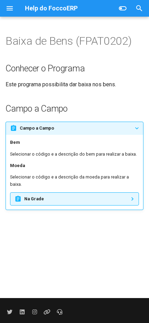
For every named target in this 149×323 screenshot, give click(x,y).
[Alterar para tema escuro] (123, 8)
